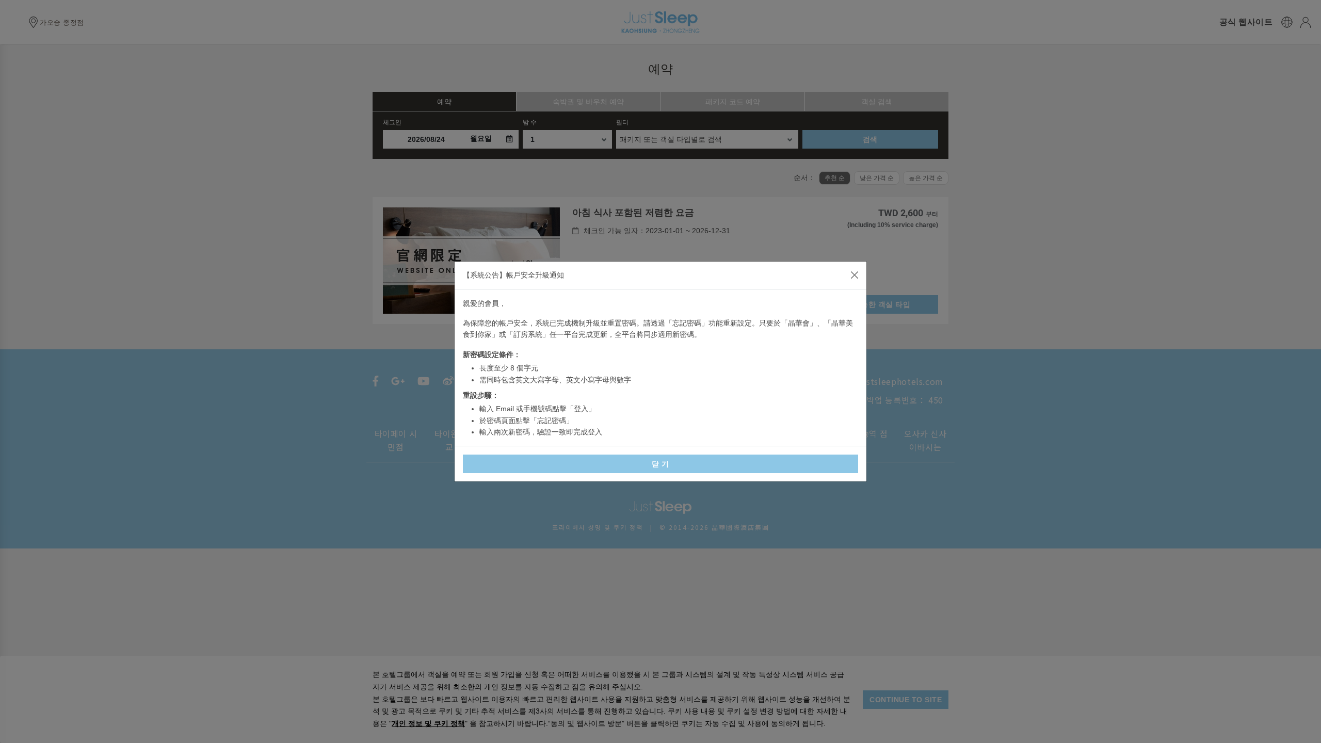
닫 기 (660, 464)
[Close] (854, 275)
